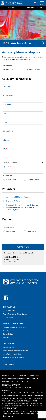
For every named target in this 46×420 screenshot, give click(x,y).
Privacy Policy (8, 375)
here (30, 395)
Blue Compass (8, 416)
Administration (8, 347)
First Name (7, 87)
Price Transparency (11, 385)
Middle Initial (8, 96)
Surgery (6, 330)
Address (6, 140)
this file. (26, 59)
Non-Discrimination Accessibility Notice (20, 378)
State (5, 158)
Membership (7, 65)
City (4, 149)
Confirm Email (8, 131)
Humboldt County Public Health (15, 350)
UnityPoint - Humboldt (12, 354)
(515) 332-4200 (10, 262)
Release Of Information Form (15, 382)
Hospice (6, 337)
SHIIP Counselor (9, 364)
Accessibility (36, 375)
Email (5, 122)
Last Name (7, 104)
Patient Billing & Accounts (13, 357)
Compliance (23, 375)
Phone (5, 113)
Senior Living (8, 334)
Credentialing (8, 317)
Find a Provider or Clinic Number (15, 314)
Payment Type (8, 227)
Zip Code (6, 167)
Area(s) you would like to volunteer (16, 197)
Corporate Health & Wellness (14, 327)
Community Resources (11, 361)
